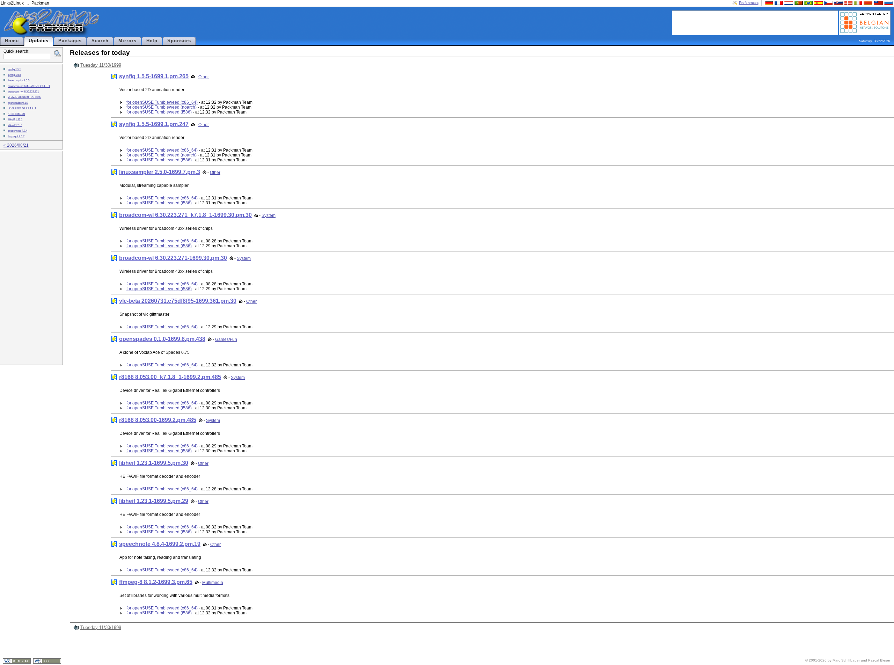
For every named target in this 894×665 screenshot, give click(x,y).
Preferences (749, 3)
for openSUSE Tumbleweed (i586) (159, 112)
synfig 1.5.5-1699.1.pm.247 (154, 124)
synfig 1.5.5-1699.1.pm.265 (154, 76)
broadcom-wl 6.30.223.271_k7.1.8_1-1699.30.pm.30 (185, 215)
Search (100, 40)
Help (151, 40)
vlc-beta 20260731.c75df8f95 (24, 97)
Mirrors (127, 40)
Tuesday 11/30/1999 (100, 65)
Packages (70, 40)
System (269, 215)
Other (203, 76)
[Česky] (828, 3)
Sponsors (179, 40)
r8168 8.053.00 (16, 114)
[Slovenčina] (837, 3)
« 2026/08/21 (16, 145)
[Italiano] (857, 3)
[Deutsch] (768, 3)
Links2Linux (12, 3)
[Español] (817, 3)
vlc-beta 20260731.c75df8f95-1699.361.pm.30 (177, 301)
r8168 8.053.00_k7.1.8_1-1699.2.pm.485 (170, 377)
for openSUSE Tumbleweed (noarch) (161, 107)
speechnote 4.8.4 (17, 130)
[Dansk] (847, 3)
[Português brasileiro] (808, 3)
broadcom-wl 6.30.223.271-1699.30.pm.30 (173, 258)
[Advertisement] (755, 22)
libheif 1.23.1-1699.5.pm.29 (153, 501)
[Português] (798, 3)
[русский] (888, 3)
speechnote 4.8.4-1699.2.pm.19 (159, 544)
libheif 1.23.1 (15, 119)
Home (12, 40)
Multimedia (212, 582)
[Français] (778, 3)
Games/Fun (226, 339)
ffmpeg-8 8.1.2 (16, 136)
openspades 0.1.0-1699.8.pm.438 (162, 339)
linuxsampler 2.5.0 (18, 80)
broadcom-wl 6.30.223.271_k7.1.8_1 (29, 86)
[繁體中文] (877, 3)
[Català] (867, 3)
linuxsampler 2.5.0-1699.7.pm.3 (159, 172)
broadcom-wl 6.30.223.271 (23, 91)
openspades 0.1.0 (18, 102)
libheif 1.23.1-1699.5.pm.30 (153, 463)
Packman (40, 3)
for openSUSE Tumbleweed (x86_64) (162, 102)
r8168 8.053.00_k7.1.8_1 (22, 108)
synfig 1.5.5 (14, 69)
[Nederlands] (788, 3)
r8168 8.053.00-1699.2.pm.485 (157, 420)
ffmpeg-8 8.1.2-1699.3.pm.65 (155, 582)
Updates (39, 40)
